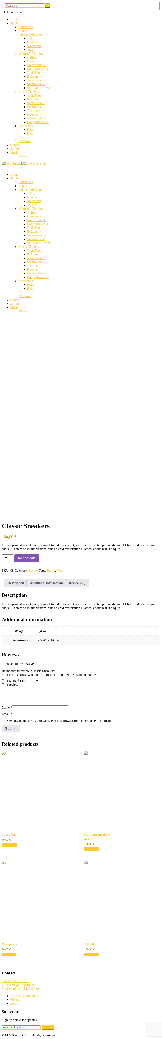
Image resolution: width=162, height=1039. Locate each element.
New (60, 570)
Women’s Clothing (31, 53)
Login (14, 1003)
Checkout (25, 141)
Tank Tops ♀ (36, 72)
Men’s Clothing (29, 91)
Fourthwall (26, 27)
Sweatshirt (34, 46)
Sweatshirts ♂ (36, 118)
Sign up (48, 1027)
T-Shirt (31, 38)
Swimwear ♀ (36, 84)
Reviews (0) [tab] (77, 583)
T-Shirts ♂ (34, 110)
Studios (15, 148)
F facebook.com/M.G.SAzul (21, 988)
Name (7, 707)
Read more (9, 954)
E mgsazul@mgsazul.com (19, 985)
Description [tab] (16, 583)
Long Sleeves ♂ (38, 122)
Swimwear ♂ (36, 107)
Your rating (10, 680)
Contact (15, 145)
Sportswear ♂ (36, 103)
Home (14, 19)
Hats (30, 133)
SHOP (14, 23)
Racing (33, 570)
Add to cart (26, 558)
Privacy (15, 999)
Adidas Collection (31, 34)
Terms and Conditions (24, 996)
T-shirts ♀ (33, 57)
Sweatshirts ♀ (36, 65)
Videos (23, 156)
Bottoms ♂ (34, 99)
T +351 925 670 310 (15, 981)
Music (14, 152)
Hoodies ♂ (34, 114)
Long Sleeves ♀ (38, 69)
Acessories (26, 126)
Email (7, 714)
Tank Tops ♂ (36, 95)
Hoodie (32, 42)
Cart (21, 137)
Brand (51, 570)
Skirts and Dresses (39, 88)
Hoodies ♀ (34, 61)
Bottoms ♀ (34, 76)
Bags (30, 129)
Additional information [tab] (46, 583)
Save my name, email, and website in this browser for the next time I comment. (59, 721)
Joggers (32, 50)
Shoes (23, 31)
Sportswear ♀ (36, 80)
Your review (11, 684)
